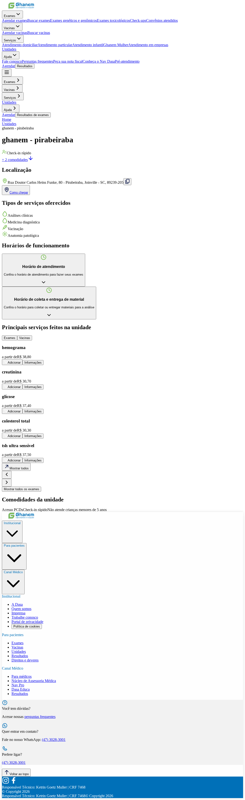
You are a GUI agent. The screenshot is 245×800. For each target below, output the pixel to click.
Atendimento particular (55, 45)
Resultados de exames (33, 115)
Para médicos (21, 676)
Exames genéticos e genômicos (73, 20)
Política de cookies (26, 626)
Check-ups (138, 20)
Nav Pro (17, 685)
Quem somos (21, 609)
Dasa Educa (20, 689)
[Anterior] (6, 475)
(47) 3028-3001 (54, 740)
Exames (9, 16)
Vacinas (9, 28)
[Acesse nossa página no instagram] (6, 783)
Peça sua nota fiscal (68, 61)
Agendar (8, 66)
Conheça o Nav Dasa (99, 61)
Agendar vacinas (14, 33)
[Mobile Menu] (6, 73)
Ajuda (8, 57)
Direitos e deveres (25, 660)
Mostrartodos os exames (21, 489)
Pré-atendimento (127, 61)
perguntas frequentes (40, 717)
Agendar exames (14, 20)
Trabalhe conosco (24, 617)
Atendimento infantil (87, 45)
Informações (33, 362)
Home (6, 119)
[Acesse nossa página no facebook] (13, 783)
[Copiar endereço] (127, 181)
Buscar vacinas (38, 33)
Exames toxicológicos (113, 20)
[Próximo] (6, 483)
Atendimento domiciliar (20, 45)
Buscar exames (38, 20)
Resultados (25, 66)
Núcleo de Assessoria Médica (33, 681)
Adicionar (14, 362)
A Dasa (17, 604)
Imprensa (18, 613)
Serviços (10, 40)
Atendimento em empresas (148, 45)
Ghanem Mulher (115, 45)
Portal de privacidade (27, 622)
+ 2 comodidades (15, 160)
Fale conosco (12, 61)
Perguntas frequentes (37, 61)
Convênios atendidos (162, 20)
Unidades (9, 49)
